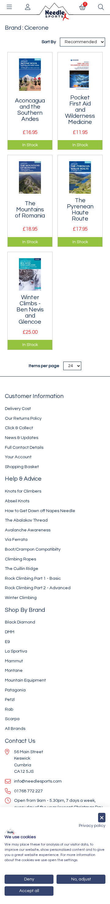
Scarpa (12, 718)
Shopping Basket (22, 466)
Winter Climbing (21, 597)
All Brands (15, 728)
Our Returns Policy (23, 418)
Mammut (14, 661)
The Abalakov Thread (26, 520)
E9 (7, 641)
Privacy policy (92, 826)
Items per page (44, 365)
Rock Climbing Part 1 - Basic (33, 578)
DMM (9, 632)
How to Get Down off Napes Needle (40, 510)
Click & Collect (19, 428)
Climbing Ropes (20, 559)
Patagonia (15, 690)
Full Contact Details (24, 447)
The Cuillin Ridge (21, 568)
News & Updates (21, 437)
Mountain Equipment (25, 680)
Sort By (49, 41)
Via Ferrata (16, 539)
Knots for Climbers (23, 491)
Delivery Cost (18, 408)
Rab (9, 709)
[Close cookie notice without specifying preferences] (101, 817)
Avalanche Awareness (27, 530)
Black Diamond (20, 622)
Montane (14, 670)
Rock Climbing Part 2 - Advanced (38, 588)
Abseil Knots (17, 501)
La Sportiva (16, 651)
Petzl (10, 699)
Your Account (18, 457)
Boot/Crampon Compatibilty (33, 549)
